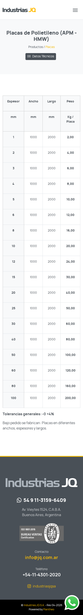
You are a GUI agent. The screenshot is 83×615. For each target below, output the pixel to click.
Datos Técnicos (43, 56)
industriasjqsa (44, 586)
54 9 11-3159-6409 (44, 500)
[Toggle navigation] (75, 10)
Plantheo (48, 609)
